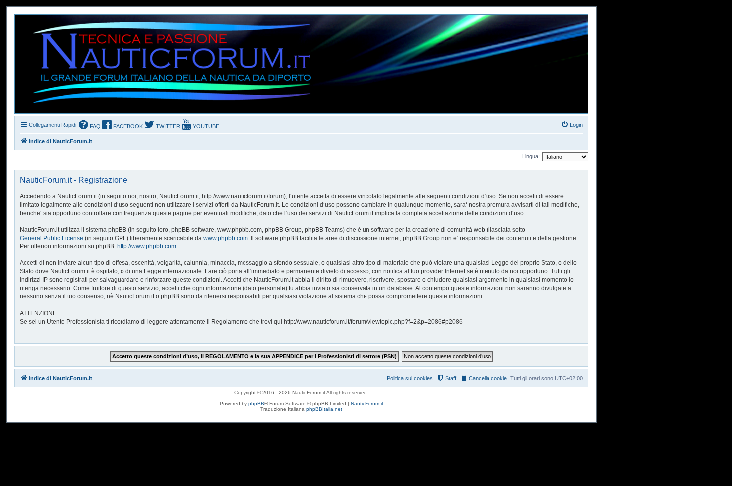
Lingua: (531, 156)
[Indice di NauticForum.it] (167, 64)
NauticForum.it (367, 403)
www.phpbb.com (225, 238)
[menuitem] (90, 125)
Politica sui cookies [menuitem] (410, 378)
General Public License (51, 238)
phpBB (256, 403)
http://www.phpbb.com (146, 246)
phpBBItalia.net (324, 409)
